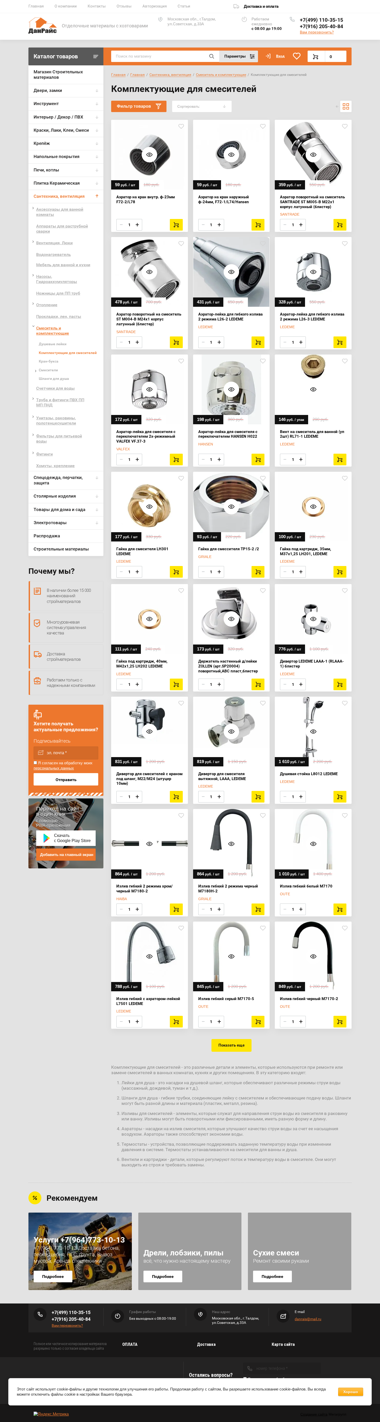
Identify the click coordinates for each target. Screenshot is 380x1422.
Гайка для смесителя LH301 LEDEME (142, 551)
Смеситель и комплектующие (52, 331)
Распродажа (47, 535)
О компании (66, 6)
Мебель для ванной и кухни (63, 264)
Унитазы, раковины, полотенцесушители (56, 420)
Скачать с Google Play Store (72, 838)
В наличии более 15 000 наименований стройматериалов (69, 596)
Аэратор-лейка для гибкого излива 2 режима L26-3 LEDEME (312, 316)
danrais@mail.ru (308, 1319)
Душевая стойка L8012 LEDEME (309, 774)
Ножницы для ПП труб (58, 293)
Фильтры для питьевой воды (59, 439)
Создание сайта (314, 1414)
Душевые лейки (52, 344)
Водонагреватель (53, 254)
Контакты (97, 6)
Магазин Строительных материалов (58, 74)
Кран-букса (48, 361)
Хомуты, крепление (55, 465)
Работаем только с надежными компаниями (71, 682)
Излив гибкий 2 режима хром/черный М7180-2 (144, 888)
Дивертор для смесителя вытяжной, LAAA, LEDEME (222, 776)
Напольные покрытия (56, 156)
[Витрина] (346, 106)
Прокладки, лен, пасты (58, 316)
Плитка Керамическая (57, 183)
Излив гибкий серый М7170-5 (226, 998)
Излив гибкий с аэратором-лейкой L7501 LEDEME (148, 1001)
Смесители (48, 370)
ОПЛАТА (130, 1344)
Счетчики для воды (55, 388)
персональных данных (54, 768)
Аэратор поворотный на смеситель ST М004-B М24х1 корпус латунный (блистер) (148, 319)
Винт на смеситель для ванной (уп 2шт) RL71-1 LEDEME (312, 434)
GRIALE (204, 557)
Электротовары (50, 522)
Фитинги (44, 454)
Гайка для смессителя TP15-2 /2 (228, 549)
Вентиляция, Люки (54, 242)
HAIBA (121, 899)
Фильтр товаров (134, 106)
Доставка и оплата (261, 6)
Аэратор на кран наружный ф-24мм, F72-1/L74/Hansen (223, 199)
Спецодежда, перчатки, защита (58, 480)
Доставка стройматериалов (64, 656)
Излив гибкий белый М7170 (306, 886)
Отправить (66, 779)
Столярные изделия (55, 496)
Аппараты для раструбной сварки (62, 229)
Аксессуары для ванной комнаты (59, 212)
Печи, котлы (46, 169)
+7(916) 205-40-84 (321, 26)
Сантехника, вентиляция (59, 196)
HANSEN (205, 444)
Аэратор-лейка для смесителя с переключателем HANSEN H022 (227, 434)
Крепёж (42, 143)
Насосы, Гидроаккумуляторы (56, 279)
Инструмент (46, 103)
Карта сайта (283, 1344)
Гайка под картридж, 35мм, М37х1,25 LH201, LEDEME (305, 551)
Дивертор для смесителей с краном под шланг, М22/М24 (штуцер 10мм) (149, 779)
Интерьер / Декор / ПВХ (58, 117)
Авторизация (154, 6)
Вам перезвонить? (317, 32)
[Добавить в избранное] (181, 126)
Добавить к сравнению (118, 126)
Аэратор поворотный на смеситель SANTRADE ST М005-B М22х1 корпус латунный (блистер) (312, 202)
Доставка (206, 1344)
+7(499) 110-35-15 (321, 20)
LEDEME (205, 327)
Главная (36, 6)
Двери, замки (48, 90)
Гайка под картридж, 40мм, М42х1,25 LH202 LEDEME (142, 664)
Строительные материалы (61, 549)
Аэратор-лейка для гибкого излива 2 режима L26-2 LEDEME (230, 316)
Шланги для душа (54, 378)
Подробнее (53, 1276)
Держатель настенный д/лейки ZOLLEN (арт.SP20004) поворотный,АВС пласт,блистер (228, 666)
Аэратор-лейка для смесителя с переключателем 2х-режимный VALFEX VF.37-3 (146, 436)
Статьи (184, 6)
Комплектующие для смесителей (68, 353)
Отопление (46, 304)
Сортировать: (188, 106)
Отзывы (124, 6)
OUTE (285, 894)
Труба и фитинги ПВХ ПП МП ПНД (60, 402)
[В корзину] (176, 225)
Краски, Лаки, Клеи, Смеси (61, 130)
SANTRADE (289, 214)
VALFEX (123, 449)
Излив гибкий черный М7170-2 (309, 998)
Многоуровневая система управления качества (66, 627)
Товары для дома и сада (59, 509)
